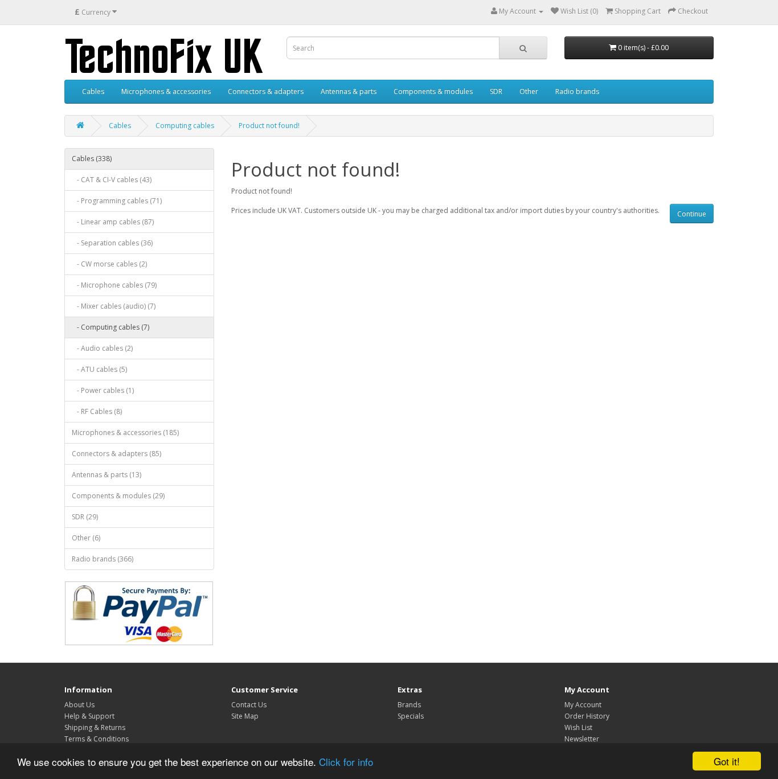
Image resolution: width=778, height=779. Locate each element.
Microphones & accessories (166, 91)
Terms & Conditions (96, 739)
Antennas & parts (348, 91)
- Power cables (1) (103, 390)
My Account (582, 705)
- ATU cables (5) (99, 369)
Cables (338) (92, 158)
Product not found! (269, 125)
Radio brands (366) (102, 559)
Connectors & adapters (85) (116, 453)
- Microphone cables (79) (114, 285)
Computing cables (184, 125)
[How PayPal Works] (139, 613)
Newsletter (581, 739)
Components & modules (433, 91)
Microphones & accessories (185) (125, 432)
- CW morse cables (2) (109, 264)
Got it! (727, 761)
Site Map (245, 716)
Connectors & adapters (266, 91)
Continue (691, 214)
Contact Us (249, 705)
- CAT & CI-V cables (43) (111, 179)
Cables (93, 91)
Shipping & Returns (94, 727)
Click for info (346, 762)
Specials (411, 716)
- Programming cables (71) (117, 201)
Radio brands (577, 91)
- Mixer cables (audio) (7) (113, 306)
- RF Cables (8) (97, 411)
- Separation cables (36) (112, 243)
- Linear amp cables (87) (113, 222)
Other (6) (86, 538)
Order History (586, 716)
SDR (496, 91)
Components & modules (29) (118, 496)
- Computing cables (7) (110, 327)
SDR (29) (85, 517)
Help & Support (89, 716)
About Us (79, 705)
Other (528, 91)
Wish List (578, 727)
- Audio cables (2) (102, 348)
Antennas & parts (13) (106, 474)
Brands (409, 705)
